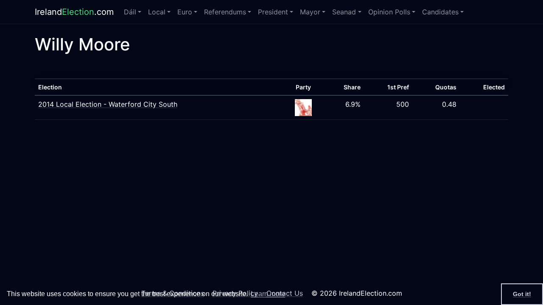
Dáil (130, 12)
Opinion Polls (389, 12)
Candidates (440, 12)
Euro (184, 12)
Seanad (344, 12)
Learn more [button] (268, 293)
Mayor (310, 12)
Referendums (225, 12)
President (273, 12)
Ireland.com (74, 12)
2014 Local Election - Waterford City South (107, 104)
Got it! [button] (522, 294)
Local (156, 12)
